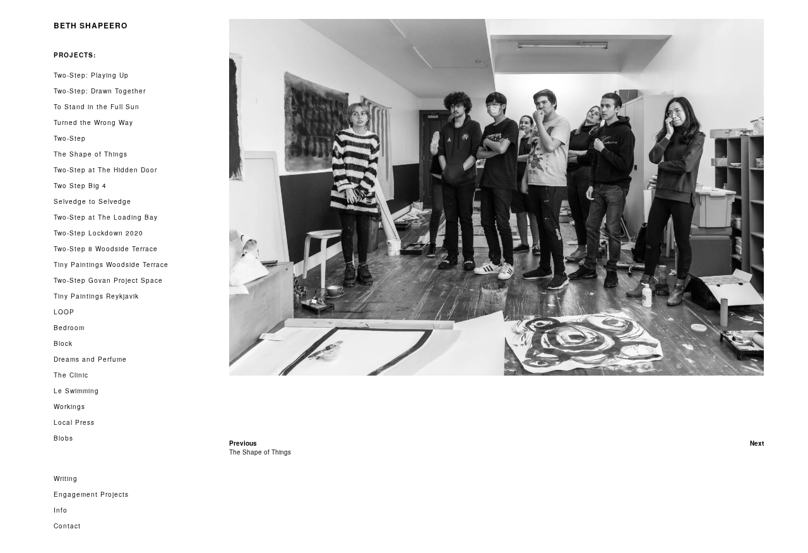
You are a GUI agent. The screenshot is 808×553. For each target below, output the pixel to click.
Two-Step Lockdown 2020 (98, 233)
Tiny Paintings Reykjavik (96, 296)
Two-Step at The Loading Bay (106, 217)
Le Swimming (76, 390)
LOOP (64, 311)
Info (61, 510)
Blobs (63, 438)
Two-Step (70, 138)
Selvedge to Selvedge (92, 201)
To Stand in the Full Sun (97, 106)
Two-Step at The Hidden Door (105, 169)
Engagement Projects (91, 494)
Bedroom (69, 327)
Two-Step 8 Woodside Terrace (106, 248)
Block (63, 343)
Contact (67, 525)
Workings (69, 406)
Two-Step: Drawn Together (100, 90)
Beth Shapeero (91, 25)
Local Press (74, 422)
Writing (66, 478)
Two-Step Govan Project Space (108, 280)
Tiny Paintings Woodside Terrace (111, 264)
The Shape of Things (91, 154)
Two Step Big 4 (80, 185)
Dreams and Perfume (90, 359)
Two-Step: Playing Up (91, 75)
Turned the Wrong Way (93, 122)
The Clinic (71, 375)
